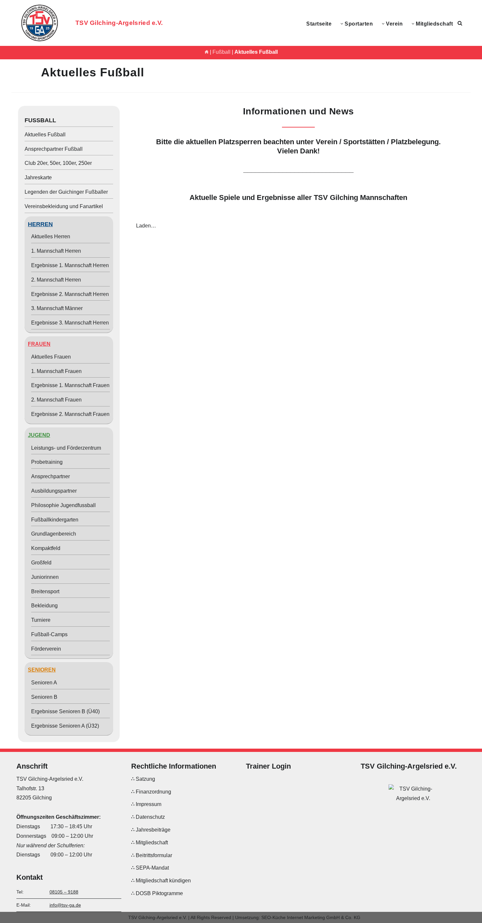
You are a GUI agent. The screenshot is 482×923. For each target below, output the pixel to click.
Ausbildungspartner (54, 491)
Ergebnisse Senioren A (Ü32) (65, 726)
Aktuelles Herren (50, 236)
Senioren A (44, 682)
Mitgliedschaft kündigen (163, 881)
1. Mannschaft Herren (56, 251)
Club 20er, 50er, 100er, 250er (58, 163)
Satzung (145, 779)
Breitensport (45, 591)
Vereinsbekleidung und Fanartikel (64, 206)
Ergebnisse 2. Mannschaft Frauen (70, 414)
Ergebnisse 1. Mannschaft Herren (70, 265)
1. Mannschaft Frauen (56, 371)
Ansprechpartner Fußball (54, 149)
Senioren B (44, 697)
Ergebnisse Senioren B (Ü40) (65, 711)
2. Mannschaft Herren (56, 280)
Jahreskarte (38, 177)
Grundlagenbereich (53, 534)
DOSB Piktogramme (159, 893)
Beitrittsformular (154, 855)
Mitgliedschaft (152, 842)
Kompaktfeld (45, 548)
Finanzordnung (153, 792)
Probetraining (47, 462)
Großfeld (41, 562)
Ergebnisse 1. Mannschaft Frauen (70, 385)
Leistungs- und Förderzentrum (66, 448)
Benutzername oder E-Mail (276, 784)
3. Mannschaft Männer (57, 308)
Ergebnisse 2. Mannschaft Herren (70, 294)
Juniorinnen (45, 577)
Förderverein (46, 649)
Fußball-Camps (49, 634)
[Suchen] (459, 23)
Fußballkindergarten (54, 519)
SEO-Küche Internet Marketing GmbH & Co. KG (310, 917)
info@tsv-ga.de (65, 905)
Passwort (257, 814)
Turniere (40, 620)
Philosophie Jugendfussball (63, 505)
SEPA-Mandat (152, 868)
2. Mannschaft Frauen (56, 400)
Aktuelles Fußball (45, 134)
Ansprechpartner (50, 476)
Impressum (148, 804)
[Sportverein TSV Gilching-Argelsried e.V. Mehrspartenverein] (41, 23)
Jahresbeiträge (153, 830)
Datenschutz (150, 817)
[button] (342, 24)
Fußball (221, 52)
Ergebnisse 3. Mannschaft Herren (70, 322)
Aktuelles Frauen (51, 357)
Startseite (318, 24)
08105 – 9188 (64, 891)
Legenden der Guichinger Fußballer (66, 192)
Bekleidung (44, 605)
